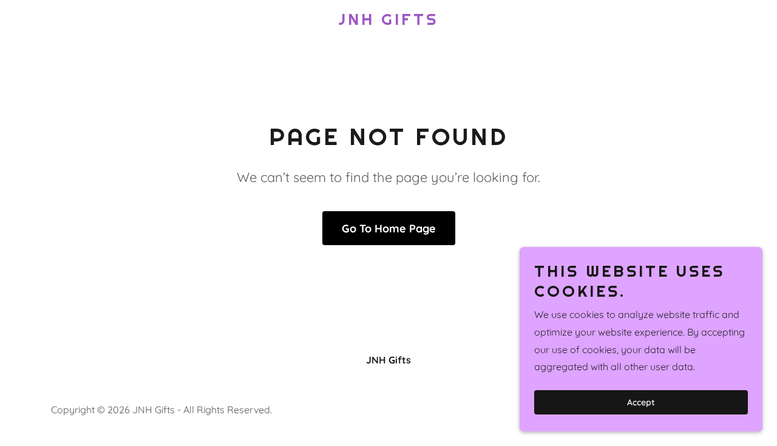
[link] (388, 21)
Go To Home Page (389, 228)
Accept (641, 402)
